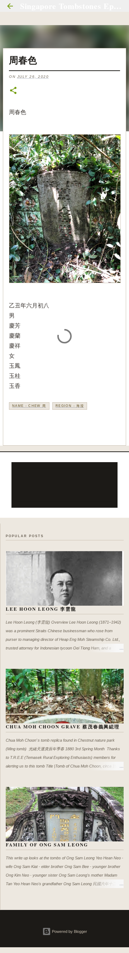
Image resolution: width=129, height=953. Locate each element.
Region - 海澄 (70, 406)
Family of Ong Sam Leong (47, 844)
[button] (13, 91)
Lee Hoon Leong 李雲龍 (41, 608)
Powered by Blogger (69, 931)
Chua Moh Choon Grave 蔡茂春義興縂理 (63, 726)
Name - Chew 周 (29, 406)
